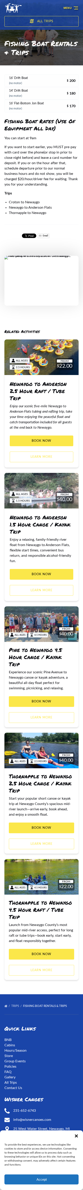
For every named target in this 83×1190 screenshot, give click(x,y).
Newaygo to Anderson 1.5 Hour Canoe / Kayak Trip (40, 524)
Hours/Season (15, 1050)
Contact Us (13, 1088)
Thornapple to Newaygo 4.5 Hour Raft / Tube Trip (40, 910)
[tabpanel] (41, 280)
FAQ (8, 1072)
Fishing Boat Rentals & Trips (45, 1006)
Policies (10, 1066)
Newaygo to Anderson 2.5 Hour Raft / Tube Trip (38, 391)
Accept (42, 1179)
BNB (8, 1040)
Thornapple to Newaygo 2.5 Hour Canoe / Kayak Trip (40, 783)
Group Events (15, 1061)
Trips (15, 1006)
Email (45, 236)
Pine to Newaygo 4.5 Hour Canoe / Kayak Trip (35, 657)
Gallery (9, 1077)
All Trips (10, 1082)
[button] (76, 1136)
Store (8, 1056)
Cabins (9, 1045)
